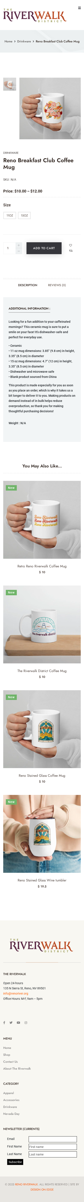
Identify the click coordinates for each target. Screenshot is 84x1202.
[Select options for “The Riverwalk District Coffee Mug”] (79, 594)
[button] (79, 803)
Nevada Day (11, 1114)
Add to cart (44, 248)
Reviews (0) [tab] (57, 285)
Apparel (8, 1093)
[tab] (9, 84)
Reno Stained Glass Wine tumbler (42, 880)
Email (10, 1139)
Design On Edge (42, 1190)
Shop (6, 1055)
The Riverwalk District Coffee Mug (42, 670)
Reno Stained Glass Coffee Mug (42, 775)
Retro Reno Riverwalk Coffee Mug (42, 566)
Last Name (14, 1154)
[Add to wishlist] (71, 245)
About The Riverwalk (17, 1068)
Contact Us (10, 1061)
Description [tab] (27, 285)
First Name (14, 1146)
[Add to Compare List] (71, 251)
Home (8, 41)
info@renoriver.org (15, 993)
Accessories (11, 1100)
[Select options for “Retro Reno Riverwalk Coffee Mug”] (79, 489)
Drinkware (24, 41)
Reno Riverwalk (26, 1184)
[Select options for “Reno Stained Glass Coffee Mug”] (79, 698)
